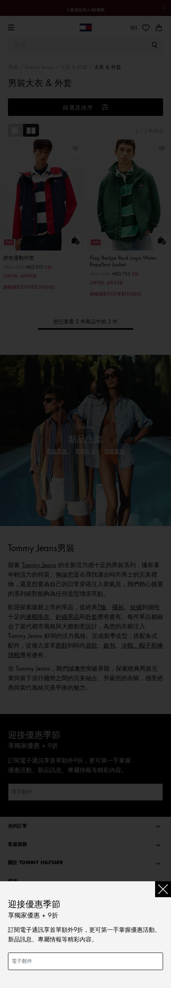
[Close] (163, 889)
